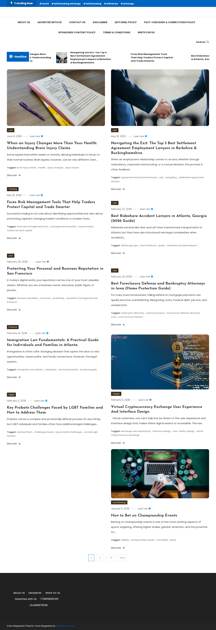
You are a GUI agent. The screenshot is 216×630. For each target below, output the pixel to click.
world (45, 3)
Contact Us (77, 22)
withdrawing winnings (67, 3)
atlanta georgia (129, 245)
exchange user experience (136, 431)
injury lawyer (72, 167)
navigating (171, 177)
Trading (13, 189)
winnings (128, 3)
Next (122, 557)
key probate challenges (69, 432)
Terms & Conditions (116, 32)
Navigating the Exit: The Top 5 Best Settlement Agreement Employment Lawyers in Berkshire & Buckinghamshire (83, 57)
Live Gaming (119, 502)
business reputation (27, 298)
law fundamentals (68, 369)
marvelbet (162, 540)
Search (200, 42)
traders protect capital (19, 230)
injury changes (55, 167)
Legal (11, 394)
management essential (63, 226)
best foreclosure (155, 313)
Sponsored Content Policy (77, 32)
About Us (24, 22)
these (173, 540)
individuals (50, 369)
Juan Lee (35, 136)
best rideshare (148, 245)
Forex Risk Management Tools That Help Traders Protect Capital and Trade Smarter (144, 57)
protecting (58, 298)
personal (45, 298)
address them (24, 432)
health (41, 167)
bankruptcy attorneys (132, 313)
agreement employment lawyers (139, 177)
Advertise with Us (49, 22)
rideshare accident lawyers (182, 245)
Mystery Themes (65, 625)
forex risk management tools (32, 226)
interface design (162, 431)
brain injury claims (26, 167)
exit (161, 177)
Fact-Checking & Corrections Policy (169, 22)
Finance (13, 327)
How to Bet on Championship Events (144, 516)
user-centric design (183, 431)
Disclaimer (100, 22)
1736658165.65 (49, 599)
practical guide (88, 369)
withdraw (112, 3)
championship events (142, 540)
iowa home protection (130, 316)
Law (11, 130)
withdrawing (93, 3)
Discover (12, 175)
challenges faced (44, 432)
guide (161, 245)
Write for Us (146, 32)
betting (125, 540)
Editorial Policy (126, 22)
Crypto (116, 393)
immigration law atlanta (30, 369)
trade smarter (85, 226)
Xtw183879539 (39, 605)
